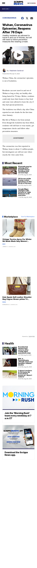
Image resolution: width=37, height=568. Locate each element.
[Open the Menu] (3, 3)
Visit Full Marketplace (28, 216)
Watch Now (31, 3)
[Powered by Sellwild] (32, 336)
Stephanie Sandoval (16, 71)
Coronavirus (9, 18)
